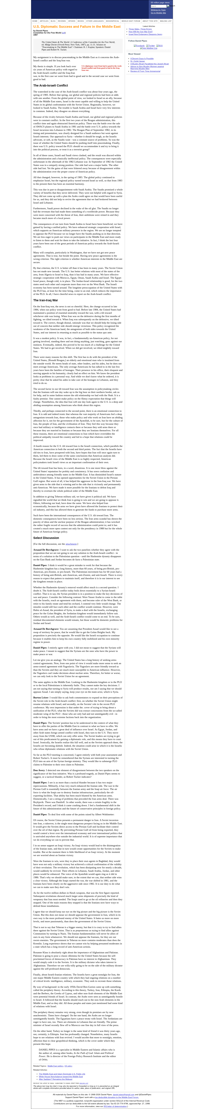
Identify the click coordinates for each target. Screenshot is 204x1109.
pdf (63, 33)
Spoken (71, 21)
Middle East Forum (131, 21)
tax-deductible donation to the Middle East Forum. (117, 1097)
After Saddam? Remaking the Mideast (55, 1079)
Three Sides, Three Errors (140, 29)
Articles (44, 21)
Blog (53, 21)
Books (81, 21)
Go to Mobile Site (158, 13)
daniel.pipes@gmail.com (123, 1095)
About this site (150, 21)
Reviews (62, 21)
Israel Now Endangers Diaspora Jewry (145, 34)
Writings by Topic (158, 10)
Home (34, 21)
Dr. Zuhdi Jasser (137, 61)
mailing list (84, 1083)
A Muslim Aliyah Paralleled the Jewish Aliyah (149, 64)
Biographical (112, 21)
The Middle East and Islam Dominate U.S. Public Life (62, 1074)
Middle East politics (55, 1066)
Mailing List (166, 21)
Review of (145, 71)
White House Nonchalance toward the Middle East (61, 1077)
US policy (68, 1066)
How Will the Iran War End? (141, 32)
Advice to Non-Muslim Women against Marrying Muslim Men (147, 67)
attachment (71, 544)
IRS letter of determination (115, 1106)
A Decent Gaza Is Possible (142, 59)
